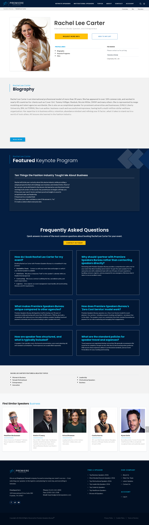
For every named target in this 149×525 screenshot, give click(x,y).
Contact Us (126, 484)
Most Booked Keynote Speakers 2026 (102, 478)
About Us (126, 475)
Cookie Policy (120, 518)
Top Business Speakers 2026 (99, 475)
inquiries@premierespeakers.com (59, 495)
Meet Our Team (128, 478)
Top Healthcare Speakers (97, 490)
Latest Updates (128, 481)
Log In (125, 497)
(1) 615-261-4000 (55, 490)
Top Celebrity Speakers (97, 487)
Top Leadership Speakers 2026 (99, 484)
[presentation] (147, 429)
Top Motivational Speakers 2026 (100, 481)
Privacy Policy (108, 518)
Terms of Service (133, 518)
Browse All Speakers (96, 493)
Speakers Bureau (8, 9)
